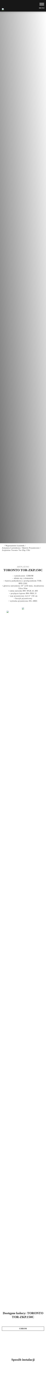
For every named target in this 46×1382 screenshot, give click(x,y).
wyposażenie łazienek (14, 546)
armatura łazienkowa (11, 548)
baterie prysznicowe (30, 548)
